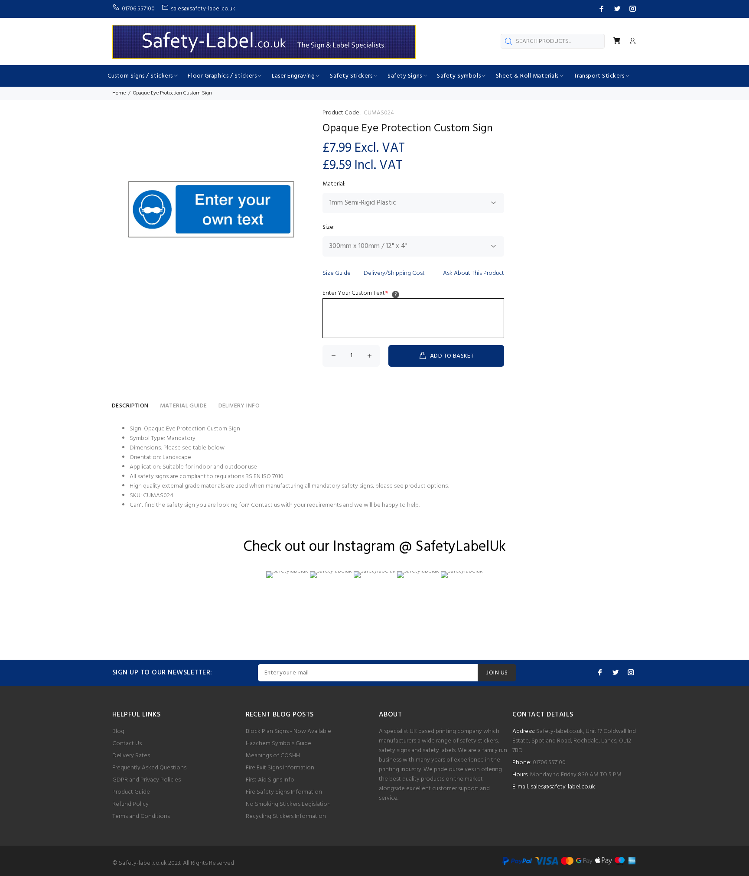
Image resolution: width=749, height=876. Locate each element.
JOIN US (497, 673)
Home (119, 93)
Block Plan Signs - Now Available (288, 731)
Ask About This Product (473, 273)
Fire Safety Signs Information (284, 792)
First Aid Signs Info (270, 780)
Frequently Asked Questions (149, 768)
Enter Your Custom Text (355, 293)
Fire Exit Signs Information (280, 768)
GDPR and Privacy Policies (146, 780)
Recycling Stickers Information (286, 816)
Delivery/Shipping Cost (394, 273)
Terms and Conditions (141, 816)
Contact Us (127, 744)
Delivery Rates (131, 756)
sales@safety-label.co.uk (563, 787)
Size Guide (336, 273)
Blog (118, 731)
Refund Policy (130, 804)
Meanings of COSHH (273, 756)
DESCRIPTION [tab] (130, 406)
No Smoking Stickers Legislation (288, 804)
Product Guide (131, 792)
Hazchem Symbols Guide (278, 744)
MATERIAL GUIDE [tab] (183, 406)
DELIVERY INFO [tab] (239, 406)
